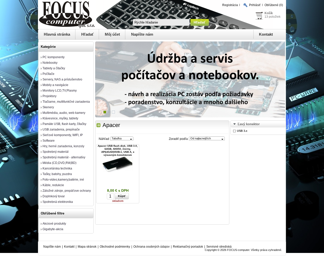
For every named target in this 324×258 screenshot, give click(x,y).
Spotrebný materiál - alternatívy (64, 157)
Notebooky (50, 62)
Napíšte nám (142, 34)
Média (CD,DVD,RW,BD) (59, 163)
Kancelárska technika (57, 168)
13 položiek (272, 16)
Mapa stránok (87, 246)
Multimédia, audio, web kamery (64, 113)
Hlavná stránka (57, 34)
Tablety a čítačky (54, 68)
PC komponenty (54, 57)
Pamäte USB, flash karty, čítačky (64, 124)
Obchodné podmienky (115, 246)
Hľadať (87, 34)
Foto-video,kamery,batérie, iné (63, 179)
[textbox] (161, 22)
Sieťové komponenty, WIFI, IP (63, 135)
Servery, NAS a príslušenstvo (62, 79)
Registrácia (230, 5)
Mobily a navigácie (55, 85)
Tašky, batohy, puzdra (57, 174)
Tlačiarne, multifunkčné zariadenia (66, 101)
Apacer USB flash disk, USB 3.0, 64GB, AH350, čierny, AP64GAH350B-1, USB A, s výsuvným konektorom (118, 150)
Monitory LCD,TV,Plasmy (60, 90)
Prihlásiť (255, 5)
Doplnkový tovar (54, 196)
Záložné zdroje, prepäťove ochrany (67, 190)
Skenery (48, 107)
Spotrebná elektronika (58, 202)
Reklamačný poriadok (188, 246)
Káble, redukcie (53, 185)
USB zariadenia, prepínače (61, 129)
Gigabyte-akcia (53, 229)
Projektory (49, 96)
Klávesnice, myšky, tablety (60, 118)
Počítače (48, 74)
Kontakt (266, 34)
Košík (269, 13)
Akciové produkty (54, 223)
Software (49, 140)
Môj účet (112, 34)
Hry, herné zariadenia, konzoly (63, 146)
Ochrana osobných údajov (151, 246)
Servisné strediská (219, 246)
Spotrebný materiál (56, 152)
